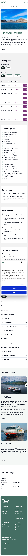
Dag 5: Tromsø (5, 318)
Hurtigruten (12, 6)
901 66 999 (13, 551)
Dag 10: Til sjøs (5, 339)
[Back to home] (14, 501)
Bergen (8, 67)
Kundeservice (18, 509)
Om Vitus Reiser (18, 511)
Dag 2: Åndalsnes (6, 306)
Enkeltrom (17, 75)
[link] (2, 7)
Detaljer (22, 284)
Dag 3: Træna (4, 310)
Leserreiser (4, 513)
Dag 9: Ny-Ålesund (6, 334)
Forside (2, 6)
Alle (3, 67)
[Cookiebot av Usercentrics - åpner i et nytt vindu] (21, 262)
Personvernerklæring (6, 526)
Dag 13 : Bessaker (6, 351)
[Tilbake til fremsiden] (5, 2)
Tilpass (13, 292)
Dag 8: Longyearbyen (7, 330)
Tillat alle (14, 288)
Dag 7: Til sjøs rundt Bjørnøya (9, 326)
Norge (7, 6)
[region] (14, 385)
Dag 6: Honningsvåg (6, 322)
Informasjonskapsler (6, 529)
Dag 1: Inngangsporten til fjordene (11, 302)
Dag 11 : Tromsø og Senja (8, 343)
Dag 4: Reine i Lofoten (7, 314)
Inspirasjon (4, 511)
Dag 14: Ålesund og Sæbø (8, 355)
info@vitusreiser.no (6, 551)
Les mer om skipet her (6, 456)
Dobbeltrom (9, 75)
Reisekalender (5, 509)
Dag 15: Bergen (5, 359)
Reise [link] (17, 6)
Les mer (3, 418)
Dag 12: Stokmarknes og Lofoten (10, 347)
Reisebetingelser (5, 524)
